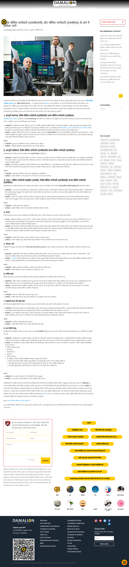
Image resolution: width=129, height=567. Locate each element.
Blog (41, 543)
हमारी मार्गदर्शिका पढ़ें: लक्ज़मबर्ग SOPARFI (90, 472)
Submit (46, 461)
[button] (4, 283)
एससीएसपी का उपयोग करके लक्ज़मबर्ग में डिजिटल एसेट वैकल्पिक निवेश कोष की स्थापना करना (111, 38)
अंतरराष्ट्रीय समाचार (104, 143)
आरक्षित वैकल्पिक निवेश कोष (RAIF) (106, 437)
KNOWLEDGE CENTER (14, 30)
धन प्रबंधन (119, 160)
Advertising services (48, 546)
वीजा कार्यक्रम (115, 187)
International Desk (74, 552)
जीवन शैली (113, 160)
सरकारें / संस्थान (104, 190)
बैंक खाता (102, 180)
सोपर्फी (89, 423)
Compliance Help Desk (75, 523)
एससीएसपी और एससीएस (11, 119)
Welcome (43, 520)
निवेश (111, 167)
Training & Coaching (47, 529)
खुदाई (119, 156)
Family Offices (72, 549)
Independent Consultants (49, 526)
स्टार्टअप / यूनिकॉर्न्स (118, 190)
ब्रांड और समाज (109, 180)
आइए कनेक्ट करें (91, 8)
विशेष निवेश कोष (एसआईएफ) (103, 430)
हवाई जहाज (110, 194)
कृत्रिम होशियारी (114, 153)
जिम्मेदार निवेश (106, 160)
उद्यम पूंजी (71, 128)
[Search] (121, 96)
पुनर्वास (114, 173)
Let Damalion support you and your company (22, 530)
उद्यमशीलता (112, 146)
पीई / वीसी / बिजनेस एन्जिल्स (106, 173)
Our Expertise (45, 523)
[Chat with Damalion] (124, 562)
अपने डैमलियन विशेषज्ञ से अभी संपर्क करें (18, 401)
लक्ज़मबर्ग (46, 103)
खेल (101, 160)
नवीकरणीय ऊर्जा (104, 163)
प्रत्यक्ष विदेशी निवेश (111, 177)
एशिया (115, 150)
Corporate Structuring (75, 532)
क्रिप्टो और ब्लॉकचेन (112, 156)
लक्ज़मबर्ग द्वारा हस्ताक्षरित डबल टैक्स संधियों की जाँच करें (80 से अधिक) (90, 478)
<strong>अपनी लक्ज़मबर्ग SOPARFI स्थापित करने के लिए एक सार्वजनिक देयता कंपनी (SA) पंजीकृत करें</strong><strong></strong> (110, 68)
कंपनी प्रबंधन (103, 153)
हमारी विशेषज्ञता (43, 8)
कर (108, 153)
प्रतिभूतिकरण (103, 177)
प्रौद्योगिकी (119, 177)
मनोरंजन (115, 180)
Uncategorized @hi (115, 140)
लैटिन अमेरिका (115, 184)
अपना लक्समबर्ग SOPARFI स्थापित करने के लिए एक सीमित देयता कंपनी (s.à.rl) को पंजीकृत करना (110, 79)
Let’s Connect (45, 537)
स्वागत (34, 8)
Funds (69, 543)
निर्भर (45, 394)
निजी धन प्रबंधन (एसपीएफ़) (76, 437)
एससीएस (13, 258)
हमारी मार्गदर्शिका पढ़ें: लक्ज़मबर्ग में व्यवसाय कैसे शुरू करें (90, 451)
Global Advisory (73, 526)
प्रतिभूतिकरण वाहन (77, 430)
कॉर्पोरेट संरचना (103, 156)
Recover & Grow (73, 529)
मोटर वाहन (103, 184)
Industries (54, 8)
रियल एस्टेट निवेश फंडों (83, 128)
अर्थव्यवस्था (112, 143)
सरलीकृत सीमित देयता (102, 444)
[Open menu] (4, 22)
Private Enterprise (74, 540)
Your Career (44, 532)
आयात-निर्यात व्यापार (105, 146)
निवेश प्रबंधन (103, 170)
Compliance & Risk (74, 520)
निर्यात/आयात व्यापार (104, 167)
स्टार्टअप (110, 190)
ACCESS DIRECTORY (108, 22)
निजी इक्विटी (63, 128)
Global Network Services (49, 540)
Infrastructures (104, 140)
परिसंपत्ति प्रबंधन (117, 170)
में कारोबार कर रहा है (79, 8)
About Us (43, 535)
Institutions (71, 546)
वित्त (110, 187)
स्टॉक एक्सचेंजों (103, 194)
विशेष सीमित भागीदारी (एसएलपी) (75, 444)
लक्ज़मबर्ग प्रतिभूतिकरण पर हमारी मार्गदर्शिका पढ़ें (90, 465)
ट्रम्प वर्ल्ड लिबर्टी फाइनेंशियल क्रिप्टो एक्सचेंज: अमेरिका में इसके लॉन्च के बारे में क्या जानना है (111, 47)
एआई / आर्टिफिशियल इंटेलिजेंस (106, 150)
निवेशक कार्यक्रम (117, 167)
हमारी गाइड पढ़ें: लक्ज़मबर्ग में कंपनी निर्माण (90, 458)
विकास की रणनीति (104, 187)
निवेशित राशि (39, 30)
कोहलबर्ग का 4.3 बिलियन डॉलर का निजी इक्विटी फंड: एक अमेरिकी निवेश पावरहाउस (110, 56)
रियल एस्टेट (109, 184)
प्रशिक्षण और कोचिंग (65, 8)
